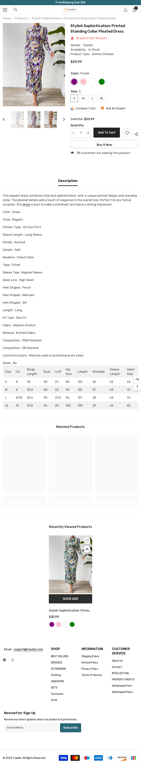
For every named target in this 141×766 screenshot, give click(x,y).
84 (45, 389)
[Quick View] (87, 549)
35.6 (30, 397)
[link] (24, 498)
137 (80, 397)
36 (94, 382)
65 (111, 405)
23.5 (58, 397)
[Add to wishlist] (127, 133)
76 (128, 397)
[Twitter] (12, 660)
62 (111, 382)
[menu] (5, 10)
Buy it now (104, 145)
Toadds (88, 45)
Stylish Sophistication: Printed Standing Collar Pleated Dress (70, 611)
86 (67, 382)
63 (111, 389)
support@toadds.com (28, 649)
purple (52, 624)
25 (57, 405)
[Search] (15, 10)
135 (80, 389)
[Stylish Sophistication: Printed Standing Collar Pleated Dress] (70, 564)
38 (94, 397)
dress (26, 204)
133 (80, 382)
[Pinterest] (4, 660)
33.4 (30, 389)
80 (45, 382)
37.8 (30, 405)
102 (68, 405)
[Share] (135, 134)
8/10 (19, 397)
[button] (4, 119)
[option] (34, 64)
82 (129, 405)
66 (129, 382)
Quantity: (77, 125)
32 (28, 382)
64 (111, 397)
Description (67, 181)
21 (56, 382)
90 (67, 389)
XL (7, 405)
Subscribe (70, 727)
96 (67, 397)
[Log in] (126, 10)
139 (80, 405)
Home (7, 18)
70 (128, 389)
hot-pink (59, 624)
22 (57, 389)
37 (94, 389)
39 (94, 405)
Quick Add (70, 598)
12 (17, 405)
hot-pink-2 (65, 624)
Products (21, 18)
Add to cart (106, 132)
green (72, 624)
